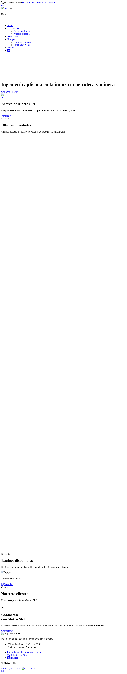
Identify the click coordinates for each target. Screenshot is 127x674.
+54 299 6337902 (18, 655)
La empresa (13, 28)
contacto (11, 47)
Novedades (12, 36)
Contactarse (7, 631)
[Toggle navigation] (11, 8)
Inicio (10, 25)
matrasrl (14, 657)
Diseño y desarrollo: (11, 668)
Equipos (11, 39)
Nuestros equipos (22, 42)
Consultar (8, 584)
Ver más (5, 115)
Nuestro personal (22, 33)
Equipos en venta (22, 45)
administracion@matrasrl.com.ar (41, 2)
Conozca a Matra (9, 92)
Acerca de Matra (22, 31)
